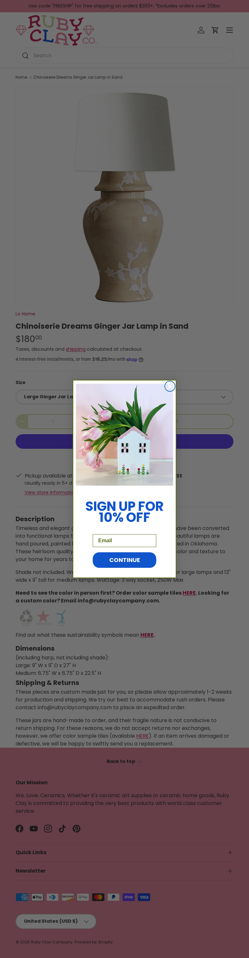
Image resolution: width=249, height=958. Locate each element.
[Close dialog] (170, 386)
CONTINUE (124, 560)
